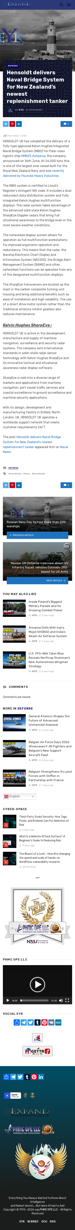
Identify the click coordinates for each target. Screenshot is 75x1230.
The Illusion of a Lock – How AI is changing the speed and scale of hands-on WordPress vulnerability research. (44, 858)
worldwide (39, 473)
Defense (13, 66)
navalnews (16, 473)
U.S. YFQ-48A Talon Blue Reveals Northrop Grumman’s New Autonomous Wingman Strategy (49, 660)
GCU (44, 1221)
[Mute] (61, 1000)
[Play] (8, 1000)
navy (27, 473)
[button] (37, 984)
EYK (22, 1221)
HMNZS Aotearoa (33, 156)
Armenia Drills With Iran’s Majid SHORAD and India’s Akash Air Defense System (48, 632)
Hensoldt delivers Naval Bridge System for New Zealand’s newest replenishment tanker (32, 442)
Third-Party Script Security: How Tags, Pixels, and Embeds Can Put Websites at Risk (44, 820)
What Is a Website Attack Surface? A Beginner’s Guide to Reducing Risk (42, 838)
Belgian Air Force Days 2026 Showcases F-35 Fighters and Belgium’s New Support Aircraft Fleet (50, 748)
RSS (53, 1221)
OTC (21, 110)
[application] (37, 984)
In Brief (33, 1221)
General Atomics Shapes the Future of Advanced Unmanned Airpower (49, 720)
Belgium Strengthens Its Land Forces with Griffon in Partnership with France (50, 776)
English (14, 796)
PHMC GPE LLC (49, 1209)
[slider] (34, 1000)
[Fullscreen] (67, 1000)
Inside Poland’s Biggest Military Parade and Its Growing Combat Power (45, 606)
